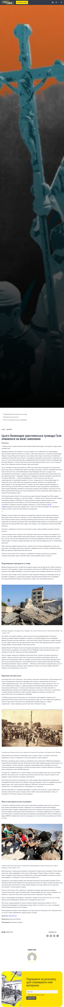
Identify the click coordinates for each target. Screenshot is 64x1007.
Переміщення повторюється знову (15, 414)
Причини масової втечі (11, 417)
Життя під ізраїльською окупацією (15, 420)
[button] (52, 2)
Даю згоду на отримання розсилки (36, 995)
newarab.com (12, 916)
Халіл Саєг (9, 932)
